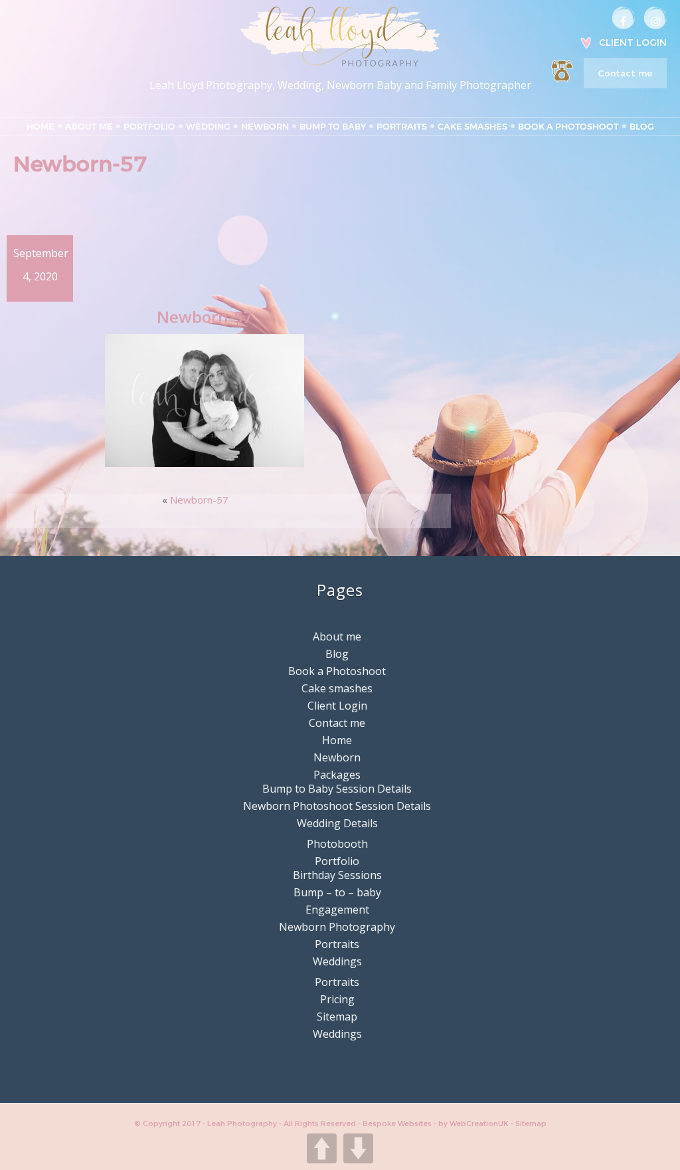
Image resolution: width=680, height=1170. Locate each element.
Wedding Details (337, 823)
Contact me (625, 73)
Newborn (265, 126)
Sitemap (337, 1016)
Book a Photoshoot (568, 126)
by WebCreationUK (474, 1123)
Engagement (337, 909)
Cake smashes (472, 126)
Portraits (402, 126)
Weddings (337, 961)
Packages (337, 774)
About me (89, 126)
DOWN (358, 1148)
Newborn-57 (199, 499)
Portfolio (149, 126)
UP (322, 1148)
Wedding (208, 126)
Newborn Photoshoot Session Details (337, 806)
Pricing (337, 999)
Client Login (633, 43)
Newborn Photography (337, 927)
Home (40, 126)
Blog (642, 126)
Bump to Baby (332, 126)
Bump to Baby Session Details (337, 788)
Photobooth (337, 843)
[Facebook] (623, 18)
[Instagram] (655, 18)
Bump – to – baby (337, 892)
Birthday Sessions (337, 875)
